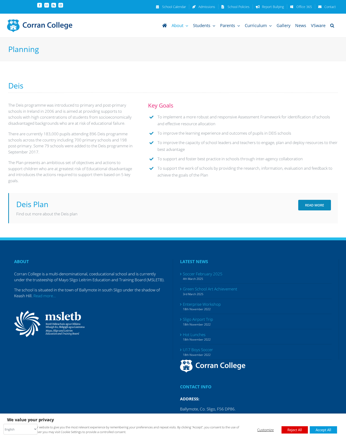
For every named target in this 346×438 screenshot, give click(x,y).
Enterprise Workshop (202, 304)
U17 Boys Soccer (198, 349)
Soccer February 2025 (202, 274)
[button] (332, 25)
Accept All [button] (323, 429)
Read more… (44, 295)
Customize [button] (265, 429)
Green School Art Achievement (210, 289)
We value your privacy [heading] (30, 419)
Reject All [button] (294, 429)
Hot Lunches (194, 334)
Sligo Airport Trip (198, 319)
